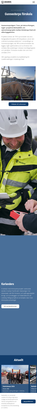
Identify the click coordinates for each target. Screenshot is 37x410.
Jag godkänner (28, 401)
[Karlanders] (6, 2)
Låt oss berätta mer (10, 306)
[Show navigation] (34, 2)
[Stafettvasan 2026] (15, 374)
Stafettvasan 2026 (9, 386)
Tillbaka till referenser (18, 104)
